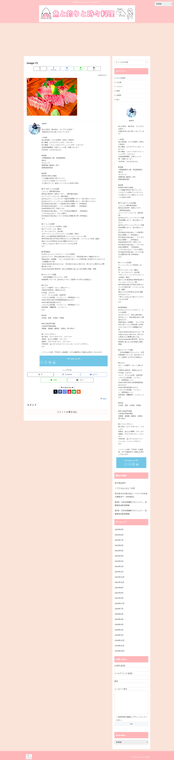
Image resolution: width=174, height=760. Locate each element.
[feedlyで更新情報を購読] (74, 392)
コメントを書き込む (67, 412)
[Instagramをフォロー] (50, 362)
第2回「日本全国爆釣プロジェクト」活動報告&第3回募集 (131, 512)
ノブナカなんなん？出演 (125, 488)
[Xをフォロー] (41, 362)
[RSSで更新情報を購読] (79, 392)
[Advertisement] (87, 39)
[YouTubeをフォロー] (54, 362)
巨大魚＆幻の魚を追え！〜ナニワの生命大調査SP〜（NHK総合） (131, 495)
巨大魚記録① (120, 483)
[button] (94, 68)
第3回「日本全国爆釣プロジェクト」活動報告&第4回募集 (131, 503)
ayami (44, 124)
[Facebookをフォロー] (45, 362)
